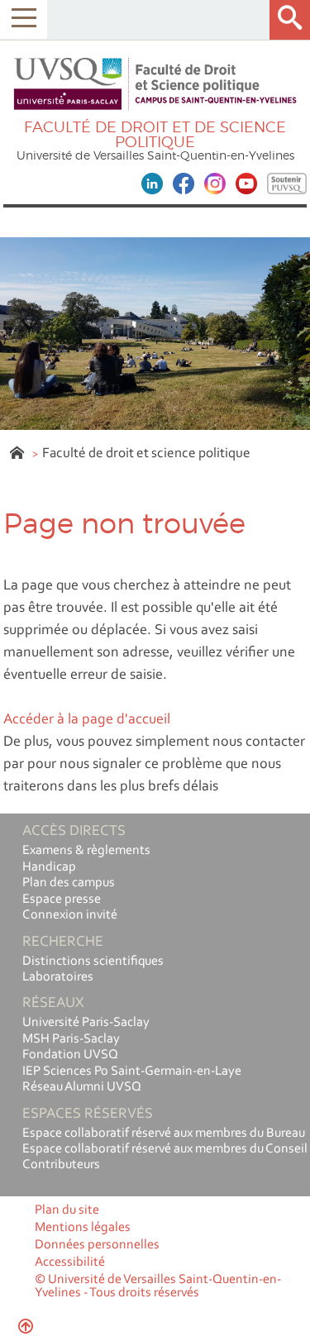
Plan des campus (68, 883)
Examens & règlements (86, 850)
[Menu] (23, 19)
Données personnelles (97, 1245)
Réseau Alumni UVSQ (81, 1087)
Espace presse (61, 899)
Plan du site (67, 1210)
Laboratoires (57, 977)
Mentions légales (83, 1227)
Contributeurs (61, 1165)
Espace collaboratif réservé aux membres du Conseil (165, 1149)
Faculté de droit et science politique (146, 453)
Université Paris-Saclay (86, 1022)
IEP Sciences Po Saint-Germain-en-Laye (131, 1071)
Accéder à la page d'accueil (86, 720)
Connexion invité (69, 915)
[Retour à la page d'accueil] (155, 84)
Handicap (49, 867)
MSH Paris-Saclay (71, 1039)
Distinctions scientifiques (93, 961)
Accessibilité (70, 1262)
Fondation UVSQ (70, 1055)
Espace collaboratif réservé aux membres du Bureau (163, 1133)
